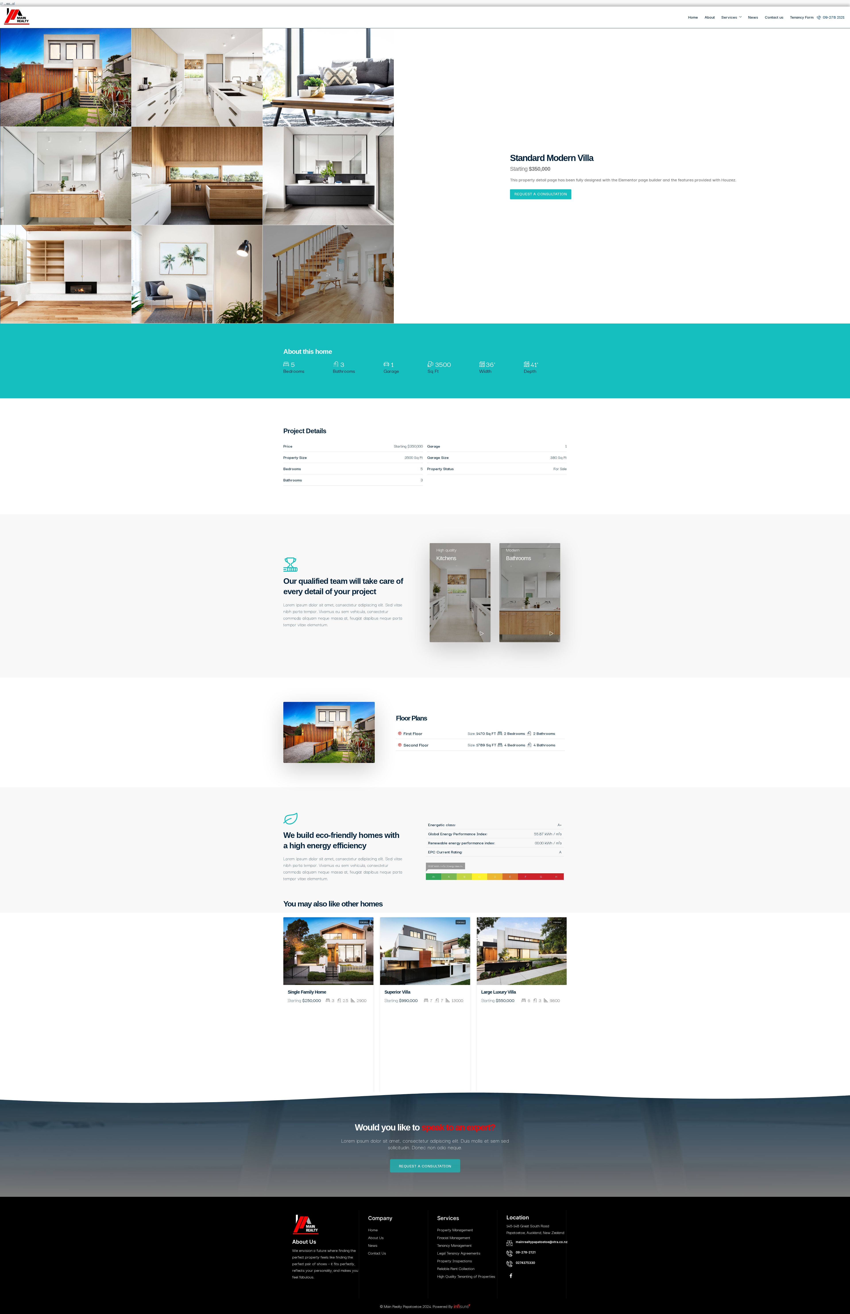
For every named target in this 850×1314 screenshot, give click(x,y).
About (710, 17)
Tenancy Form (801, 17)
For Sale (364, 922)
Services (729, 17)
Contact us (774, 17)
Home (693, 17)
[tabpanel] (328, 1004)
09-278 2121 (833, 17)
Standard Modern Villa (502, 992)
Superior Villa (300, 992)
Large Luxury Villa (401, 992)
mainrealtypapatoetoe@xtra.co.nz (542, 1242)
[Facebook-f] (510, 1275)
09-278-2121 (526, 1252)
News (753, 17)
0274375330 (525, 1262)
